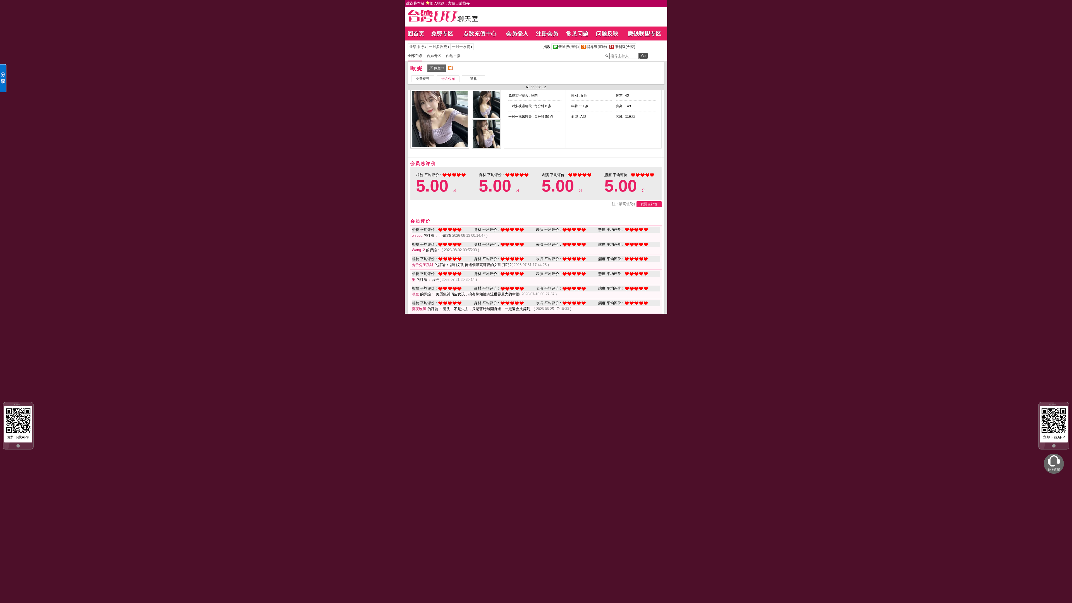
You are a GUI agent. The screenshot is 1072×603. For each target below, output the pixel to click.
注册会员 (547, 33)
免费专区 (442, 33)
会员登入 (517, 33)
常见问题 (577, 33)
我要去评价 (649, 204)
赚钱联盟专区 (644, 33)
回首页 (416, 33)
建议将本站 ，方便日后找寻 (438, 3)
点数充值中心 (480, 33)
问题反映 (607, 33)
